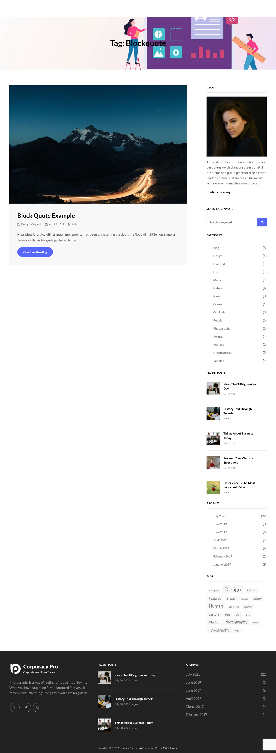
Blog (216, 248)
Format (244, 599)
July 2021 (219, 516)
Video (238, 630)
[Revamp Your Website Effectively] (213, 462)
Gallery (257, 598)
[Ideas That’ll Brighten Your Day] (213, 388)
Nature (217, 288)
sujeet (135, 680)
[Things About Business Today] (213, 438)
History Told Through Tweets (134, 699)
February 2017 (222, 556)
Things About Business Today (134, 722)
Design (25, 224)
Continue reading (38, 253)
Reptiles (218, 344)
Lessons (214, 614)
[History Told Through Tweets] (213, 413)
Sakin (74, 224)
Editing (251, 590)
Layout (248, 606)
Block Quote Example (46, 215)
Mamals (218, 280)
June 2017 (220, 532)
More (227, 615)
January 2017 (222, 564)
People (217, 320)
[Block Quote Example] (98, 144)
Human (216, 605)
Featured (219, 264)
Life (215, 272)
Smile (255, 622)
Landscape (234, 606)
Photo (214, 622)
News (217, 296)
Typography (219, 630)
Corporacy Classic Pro (130, 748)
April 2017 (220, 540)
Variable (218, 360)
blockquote (214, 590)
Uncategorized (222, 352)
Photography (221, 328)
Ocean (217, 304)
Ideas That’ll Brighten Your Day (135, 675)
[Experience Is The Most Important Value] (213, 487)
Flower (231, 598)
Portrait (218, 336)
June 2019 (220, 524)
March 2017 (221, 548)
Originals (36, 224)
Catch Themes (171, 748)
